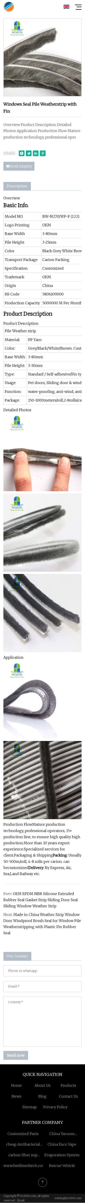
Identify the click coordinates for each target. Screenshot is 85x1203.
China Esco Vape (62, 1144)
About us (42, 1085)
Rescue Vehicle (62, 1165)
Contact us (68, 1096)
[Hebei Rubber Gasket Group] (8, 7)
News (16, 1096)
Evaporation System (62, 1155)
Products (68, 1085)
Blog (42, 1096)
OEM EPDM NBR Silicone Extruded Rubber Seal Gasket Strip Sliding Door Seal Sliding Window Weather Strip (40, 899)
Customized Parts (23, 1133)
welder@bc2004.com (68, 1198)
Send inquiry (21, 166)
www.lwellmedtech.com (24, 1165)
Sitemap (29, 1107)
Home (16, 1085)
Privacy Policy (55, 1107)
